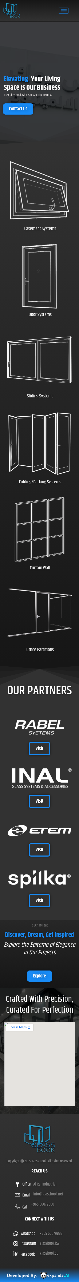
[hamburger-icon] (63, 11)
